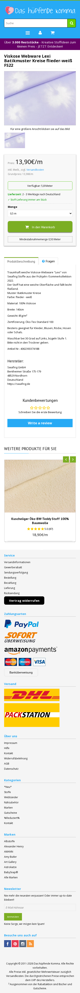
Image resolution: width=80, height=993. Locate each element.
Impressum (10, 743)
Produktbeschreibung (21, 261)
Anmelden (13, 916)
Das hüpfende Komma (47, 963)
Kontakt (8, 753)
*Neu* (8, 787)
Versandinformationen (17, 562)
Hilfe (6, 748)
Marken (8, 807)
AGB (6, 763)
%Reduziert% (12, 818)
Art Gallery (10, 862)
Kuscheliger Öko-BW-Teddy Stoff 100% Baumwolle (40, 521)
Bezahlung (10, 583)
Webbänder (11, 797)
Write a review (40, 423)
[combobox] (40, 23)
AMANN (8, 851)
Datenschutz (11, 769)
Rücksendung (11, 593)
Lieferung (9, 588)
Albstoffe (9, 841)
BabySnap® (11, 872)
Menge (12, 207)
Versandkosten (35, 169)
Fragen (50, 261)
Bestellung (10, 577)
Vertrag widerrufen (24, 600)
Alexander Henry (14, 846)
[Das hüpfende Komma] (40, 10)
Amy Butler (10, 857)
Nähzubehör (11, 802)
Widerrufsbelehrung (15, 758)
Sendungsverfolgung (16, 572)
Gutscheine (10, 813)
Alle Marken (11, 877)
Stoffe (7, 792)
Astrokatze (10, 867)
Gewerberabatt (13, 567)
